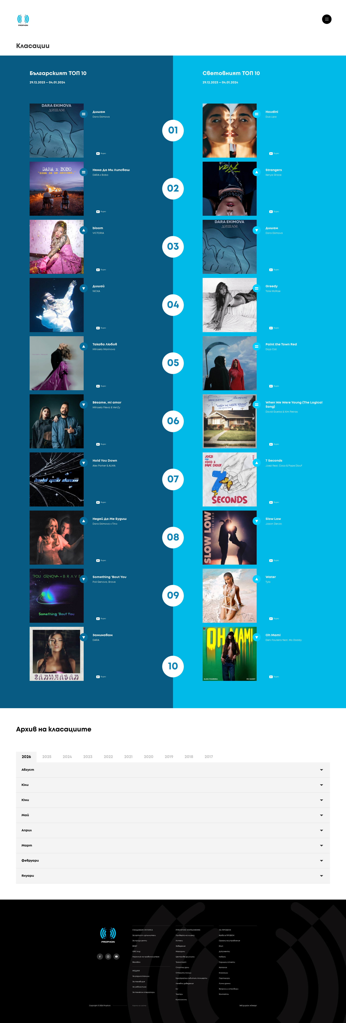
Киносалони (181, 1000)
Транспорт (181, 962)
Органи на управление (229, 941)
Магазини (180, 951)
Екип (221, 946)
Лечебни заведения (185, 983)
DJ (177, 989)
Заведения (180, 946)
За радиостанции (140, 976)
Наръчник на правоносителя (145, 957)
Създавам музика (142, 930)
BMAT (134, 946)
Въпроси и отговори (228, 989)
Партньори (224, 978)
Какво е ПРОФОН (226, 935)
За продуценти (139, 941)
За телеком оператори (143, 992)
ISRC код (136, 951)
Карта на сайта (139, 1005)
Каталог (223, 967)
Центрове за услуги (185, 957)
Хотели (179, 941)
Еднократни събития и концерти (191, 978)
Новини (222, 957)
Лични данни (224, 983)
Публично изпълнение (188, 930)
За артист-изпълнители (144, 935)
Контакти (224, 994)
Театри (179, 994)
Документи (224, 951)
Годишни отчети (227, 962)
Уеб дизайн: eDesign (248, 1006)
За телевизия (138, 982)
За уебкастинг (139, 987)
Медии (136, 971)
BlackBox (136, 962)
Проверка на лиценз (185, 935)
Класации (223, 973)
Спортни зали (182, 967)
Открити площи (183, 973)
